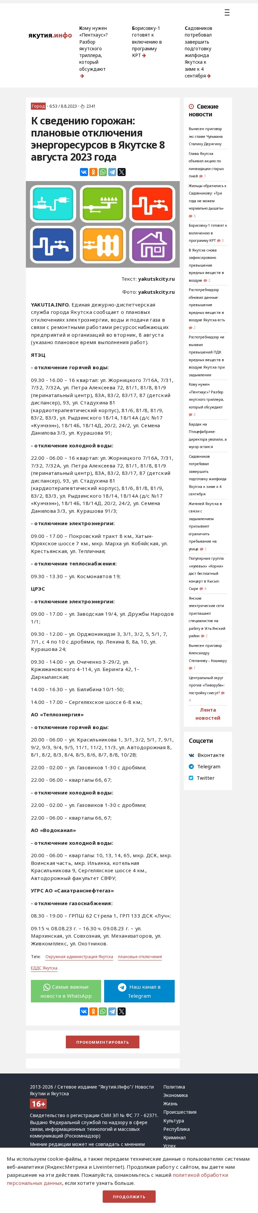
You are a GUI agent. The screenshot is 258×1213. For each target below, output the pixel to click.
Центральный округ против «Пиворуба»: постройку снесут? (207, 685)
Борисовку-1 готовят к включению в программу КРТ (147, 41)
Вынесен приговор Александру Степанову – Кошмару (208, 653)
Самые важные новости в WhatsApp (66, 991)
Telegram (208, 766)
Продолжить (129, 1196)
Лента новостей (208, 713)
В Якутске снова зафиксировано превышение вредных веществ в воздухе (206, 265)
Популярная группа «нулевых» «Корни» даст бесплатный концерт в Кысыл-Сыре (206, 573)
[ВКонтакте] (84, 172)
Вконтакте (211, 755)
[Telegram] (112, 172)
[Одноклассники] (93, 172)
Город (38, 106)
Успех (169, 1146)
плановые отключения (140, 956)
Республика (176, 1129)
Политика (174, 1087)
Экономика (175, 1095)
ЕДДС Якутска (44, 968)
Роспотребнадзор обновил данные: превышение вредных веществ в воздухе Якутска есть (207, 304)
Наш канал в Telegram (144, 991)
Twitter (206, 777)
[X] (122, 172)
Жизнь (170, 1104)
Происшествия (180, 1112)
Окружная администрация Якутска (79, 956)
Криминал (174, 1138)
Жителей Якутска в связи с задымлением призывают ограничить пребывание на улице (205, 526)
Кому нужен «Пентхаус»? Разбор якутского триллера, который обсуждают (93, 48)
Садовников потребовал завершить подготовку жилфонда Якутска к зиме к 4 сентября (198, 52)
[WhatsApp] (103, 172)
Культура (173, 1121)
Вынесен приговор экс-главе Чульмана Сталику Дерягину (206, 136)
